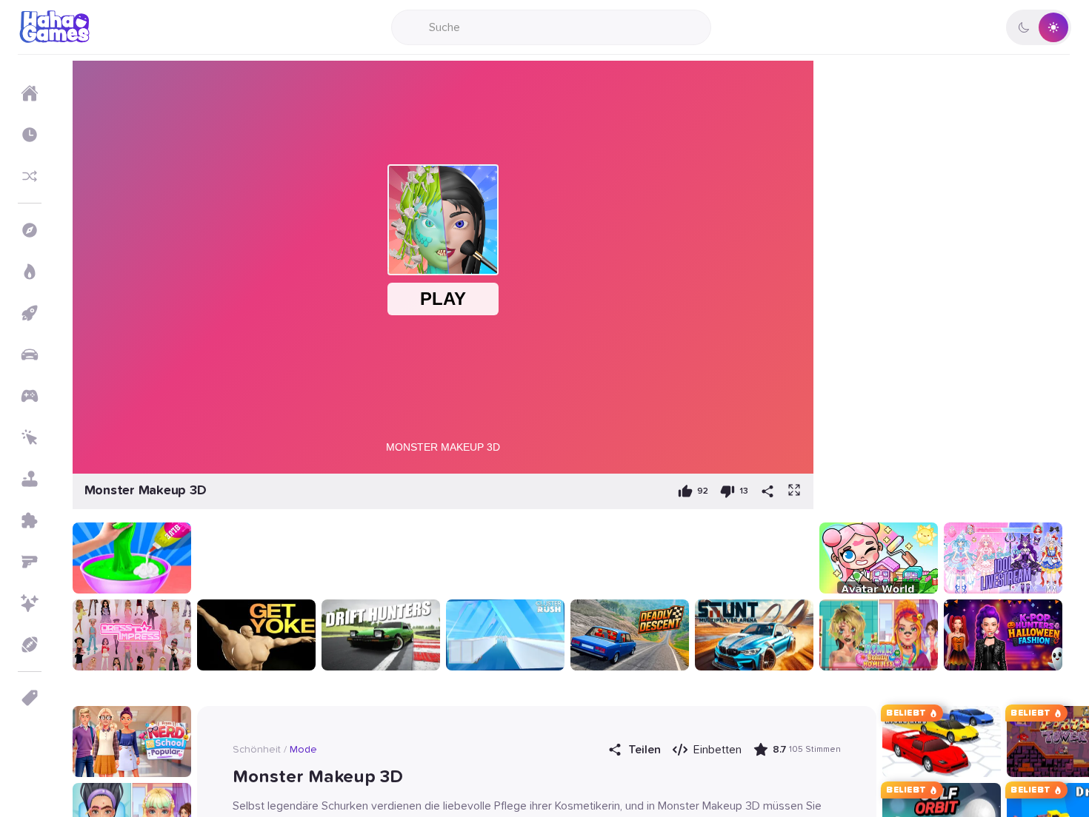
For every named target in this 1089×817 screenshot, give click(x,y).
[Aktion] (29, 271)
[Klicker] (29, 437)
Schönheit (257, 749)
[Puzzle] (29, 520)
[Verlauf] (29, 134)
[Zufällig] (29, 176)
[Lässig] (29, 479)
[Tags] (29, 698)
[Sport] (29, 644)
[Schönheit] (29, 603)
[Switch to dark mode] (1038, 27)
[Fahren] (29, 354)
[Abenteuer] (29, 230)
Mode (303, 749)
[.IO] (29, 396)
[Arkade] (29, 313)
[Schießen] (29, 561)
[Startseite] (29, 93)
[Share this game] (767, 491)
